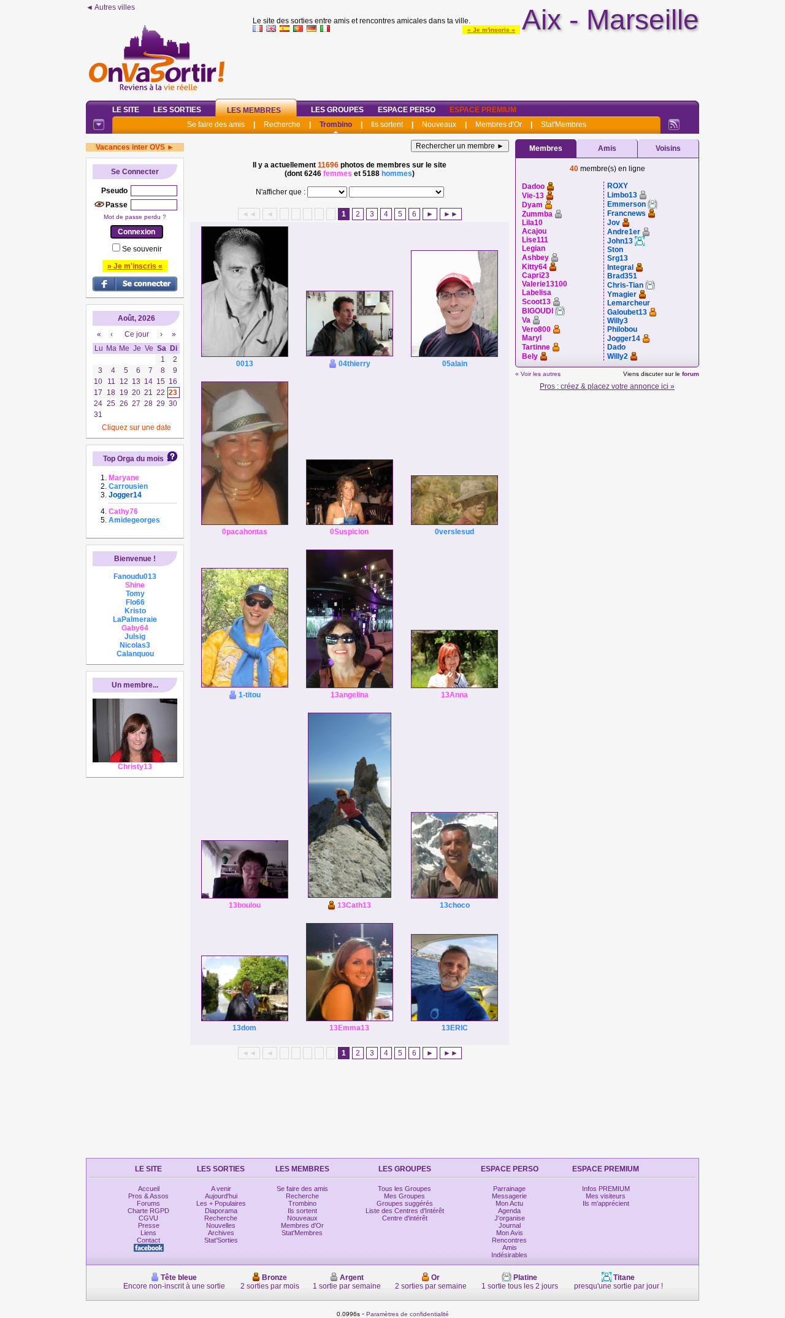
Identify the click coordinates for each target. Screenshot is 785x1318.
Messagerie (509, 1196)
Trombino (336, 124)
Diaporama (221, 1210)
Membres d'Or (498, 124)
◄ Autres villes (110, 7)
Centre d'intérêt (404, 1218)
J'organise (509, 1218)
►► (450, 214)
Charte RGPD (148, 1210)
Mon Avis (509, 1232)
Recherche (282, 124)
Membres (545, 148)
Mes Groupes (404, 1196)
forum (690, 373)
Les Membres (254, 110)
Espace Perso (406, 109)
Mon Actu (509, 1203)
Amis (607, 148)
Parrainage (509, 1188)
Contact (148, 1240)
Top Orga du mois (133, 458)
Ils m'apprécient (606, 1203)
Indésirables (509, 1255)
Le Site (125, 109)
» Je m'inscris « (491, 29)
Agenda (509, 1210)
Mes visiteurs (606, 1196)
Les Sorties (177, 109)
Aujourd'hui (221, 1196)
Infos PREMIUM (606, 1188)
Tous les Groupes (404, 1188)
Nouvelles (221, 1225)
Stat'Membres (563, 124)
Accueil (148, 1188)
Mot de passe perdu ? (135, 216)
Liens (148, 1232)
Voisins (668, 148)
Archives (221, 1232)
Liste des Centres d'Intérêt (405, 1210)
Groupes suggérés (405, 1203)
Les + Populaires (221, 1203)
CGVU (148, 1218)
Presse (148, 1225)
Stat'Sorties (221, 1240)
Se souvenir (142, 249)
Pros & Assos (148, 1196)
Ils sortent (387, 124)
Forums (148, 1203)
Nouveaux (439, 124)
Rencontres (509, 1240)
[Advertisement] (476, 63)
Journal (510, 1225)
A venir (221, 1188)
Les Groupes (337, 109)
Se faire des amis (216, 124)
